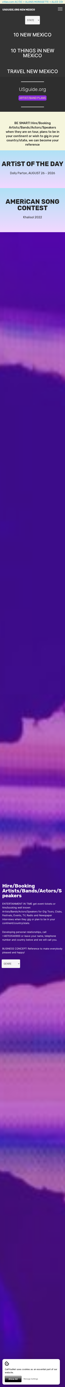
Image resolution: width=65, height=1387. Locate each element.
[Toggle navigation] (60, 8)
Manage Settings (31, 1379)
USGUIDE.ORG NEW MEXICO (18, 9)
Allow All (13, 1379)
